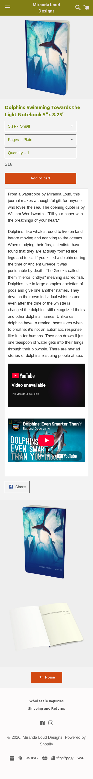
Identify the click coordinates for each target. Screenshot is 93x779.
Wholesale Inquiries (46, 701)
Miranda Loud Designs (46, 7)
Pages (13, 139)
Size (12, 126)
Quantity (15, 153)
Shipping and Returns (46, 708)
